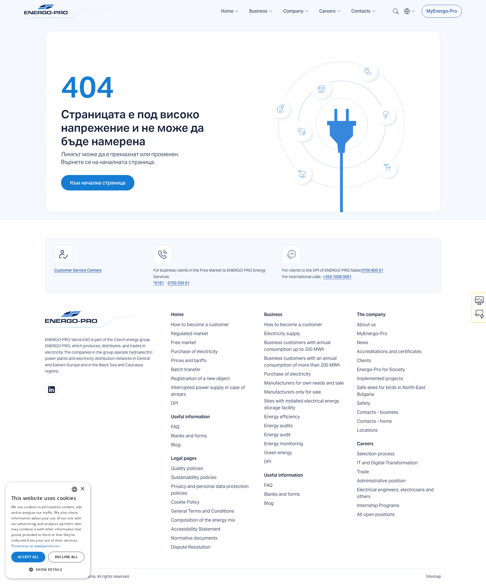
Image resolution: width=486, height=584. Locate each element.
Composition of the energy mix (203, 520)
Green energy (278, 453)
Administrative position (381, 481)
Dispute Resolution (190, 547)
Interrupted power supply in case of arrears (208, 391)
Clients (364, 360)
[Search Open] (395, 11)
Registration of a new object (200, 378)
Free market (183, 343)
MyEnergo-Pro (441, 11)
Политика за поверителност (35, 546)
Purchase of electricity (194, 352)
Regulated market (189, 334)
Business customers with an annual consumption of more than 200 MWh (302, 361)
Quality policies (187, 468)
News (362, 343)
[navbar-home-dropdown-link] (230, 13)
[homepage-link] (99, 319)
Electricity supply (282, 334)
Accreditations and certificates (389, 352)
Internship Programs (378, 505)
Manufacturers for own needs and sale (304, 383)
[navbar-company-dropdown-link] (296, 13)
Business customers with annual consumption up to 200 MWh (297, 346)
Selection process (376, 454)
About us (366, 325)
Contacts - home (374, 421)
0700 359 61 (179, 282)
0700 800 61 (372, 270)
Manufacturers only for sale (292, 392)
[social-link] (51, 389)
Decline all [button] (66, 557)
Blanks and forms (189, 436)
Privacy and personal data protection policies (210, 489)
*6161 (158, 282)
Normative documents (194, 538)
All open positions (376, 514)
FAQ (175, 427)
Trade (363, 472)
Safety (363, 403)
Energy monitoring (283, 444)
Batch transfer (186, 369)
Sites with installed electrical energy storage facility (301, 404)
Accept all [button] (28, 557)
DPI (174, 403)
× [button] (82, 489)
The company (371, 314)
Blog (176, 445)
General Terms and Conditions (202, 511)
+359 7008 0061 (337, 276)
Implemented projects (380, 378)
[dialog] (48, 530)
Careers (365, 444)
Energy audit (277, 435)
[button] (230, 11)
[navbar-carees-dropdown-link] (330, 13)
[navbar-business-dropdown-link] (261, 13)
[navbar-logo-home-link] (69, 11)
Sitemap (433, 576)
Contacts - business (377, 412)
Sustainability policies (194, 477)
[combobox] (74, 489)
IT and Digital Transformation (387, 463)
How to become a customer (200, 325)
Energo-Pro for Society (381, 369)
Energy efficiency (282, 417)
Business (273, 314)
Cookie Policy (185, 502)
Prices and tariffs (188, 360)
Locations (367, 430)
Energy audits (278, 426)
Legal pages (184, 458)
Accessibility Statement (195, 529)
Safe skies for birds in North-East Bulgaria (391, 391)
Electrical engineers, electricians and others (395, 493)
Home (177, 314)
